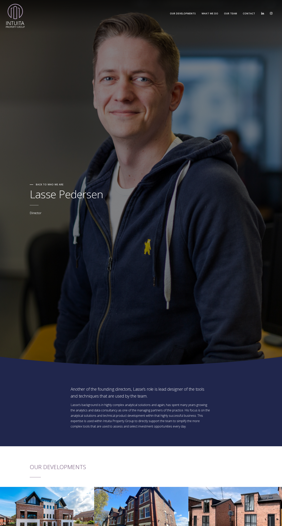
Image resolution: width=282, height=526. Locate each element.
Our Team (230, 13)
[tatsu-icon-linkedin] (262, 13)
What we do (210, 13)
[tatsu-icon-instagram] (271, 13)
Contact (249, 13)
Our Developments (183, 13)
